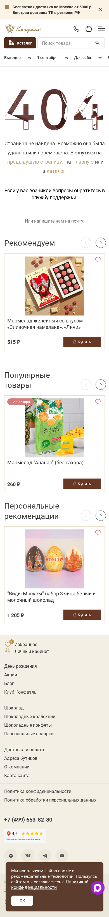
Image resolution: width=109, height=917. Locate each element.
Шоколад (14, 708)
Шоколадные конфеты (28, 725)
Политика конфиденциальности (37, 791)
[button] (101, 243)
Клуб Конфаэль (20, 692)
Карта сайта (17, 775)
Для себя (82, 57)
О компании (16, 767)
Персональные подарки (29, 733)
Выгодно (12, 57)
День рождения (20, 666)
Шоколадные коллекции (29, 716)
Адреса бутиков (20, 758)
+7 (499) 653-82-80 (76, 28)
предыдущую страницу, (35, 161)
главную (84, 161)
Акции (10, 674)
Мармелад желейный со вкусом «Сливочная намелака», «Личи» (45, 323)
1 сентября (47, 57)
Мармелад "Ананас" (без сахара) (45, 462)
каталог (56, 170)
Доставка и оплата (24, 749)
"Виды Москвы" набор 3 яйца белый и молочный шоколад (51, 596)
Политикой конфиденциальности (50, 884)
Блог (9, 683)
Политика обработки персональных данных (50, 800)
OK (22, 900)
